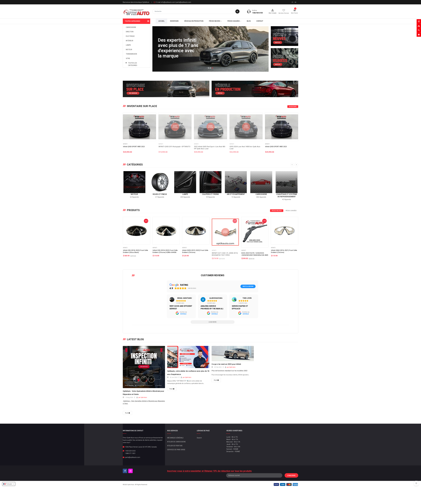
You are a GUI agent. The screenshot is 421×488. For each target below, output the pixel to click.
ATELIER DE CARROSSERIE (176, 442)
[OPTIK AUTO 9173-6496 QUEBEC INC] (284, 36)
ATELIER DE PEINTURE (175, 446)
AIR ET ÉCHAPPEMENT (236, 194)
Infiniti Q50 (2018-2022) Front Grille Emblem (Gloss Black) (135, 251)
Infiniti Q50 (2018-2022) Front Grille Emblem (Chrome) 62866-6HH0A (165, 251)
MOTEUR (134, 194)
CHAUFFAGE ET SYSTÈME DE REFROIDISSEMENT (286, 195)
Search (199, 438)
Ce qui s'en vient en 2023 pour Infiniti (226, 364)
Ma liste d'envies (284, 13)
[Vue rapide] (139, 127)
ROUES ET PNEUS (160, 194)
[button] (8, 484)
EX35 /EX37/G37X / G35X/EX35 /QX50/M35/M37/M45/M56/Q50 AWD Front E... (254, 255)
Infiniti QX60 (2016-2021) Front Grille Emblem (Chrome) (284, 251)
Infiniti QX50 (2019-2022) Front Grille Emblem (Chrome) (195, 251)
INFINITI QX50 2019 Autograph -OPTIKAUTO (174, 147)
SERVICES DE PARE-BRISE (176, 450)
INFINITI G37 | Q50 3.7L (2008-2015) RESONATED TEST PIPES (225, 254)
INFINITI (125, 144)
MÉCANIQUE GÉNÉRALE (175, 438)
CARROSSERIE (261, 194)
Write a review (248, 286)
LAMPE (185, 194)
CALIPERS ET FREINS (210, 194)
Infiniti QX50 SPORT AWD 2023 (134, 147)
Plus (126, 413)
